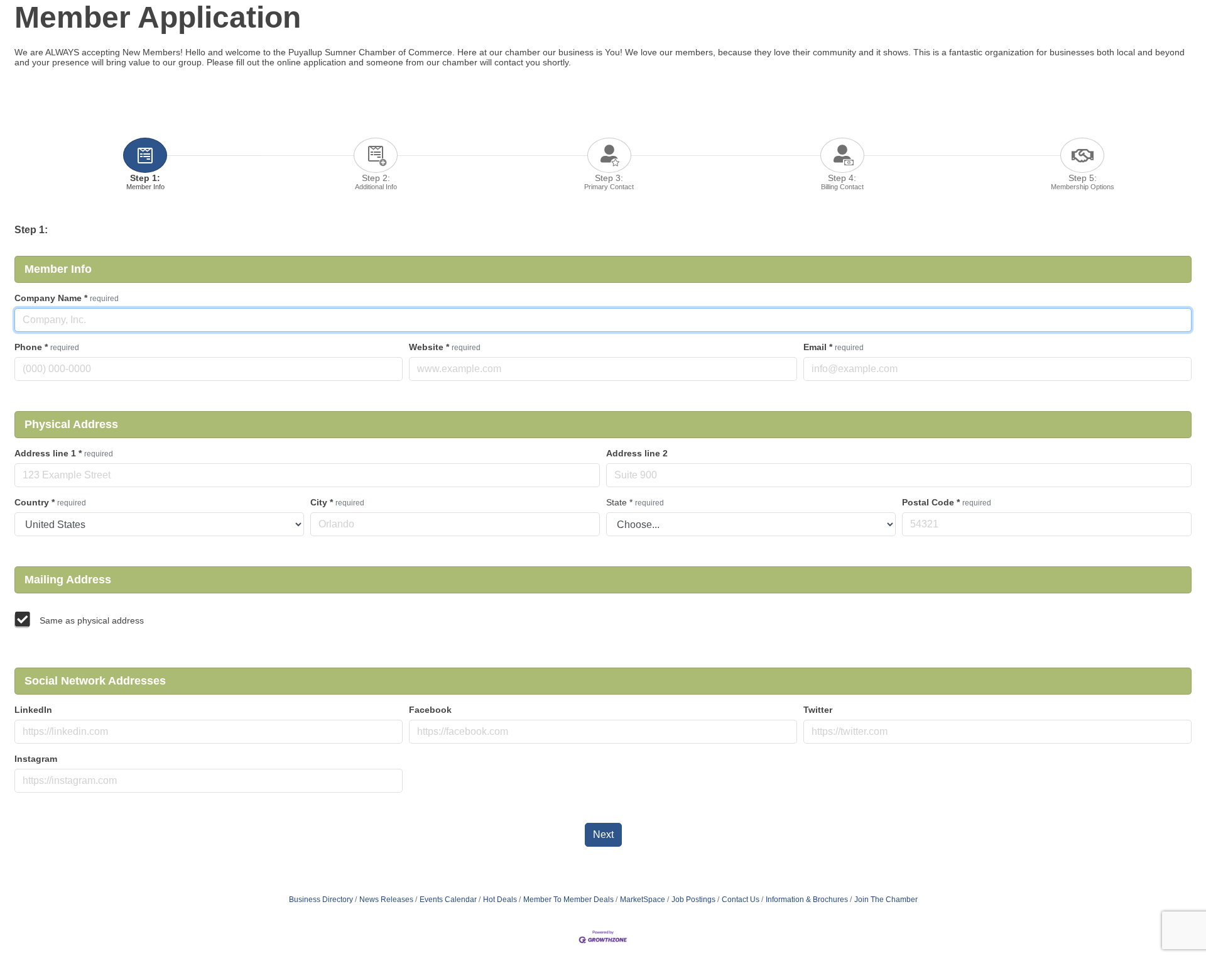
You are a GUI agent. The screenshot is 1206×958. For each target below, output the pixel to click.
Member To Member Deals (568, 899)
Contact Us (740, 899)
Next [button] (603, 834)
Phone (46, 347)
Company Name (66, 298)
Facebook (430, 710)
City (337, 502)
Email (833, 347)
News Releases (386, 899)
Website (445, 347)
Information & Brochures (807, 899)
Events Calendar (448, 899)
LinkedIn (33, 710)
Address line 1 (63, 453)
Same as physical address (92, 620)
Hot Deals (500, 899)
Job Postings (693, 899)
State (635, 502)
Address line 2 (637, 453)
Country (50, 502)
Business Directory (321, 899)
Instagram (35, 759)
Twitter (817, 710)
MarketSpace (642, 899)
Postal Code (946, 502)
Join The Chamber (886, 899)
